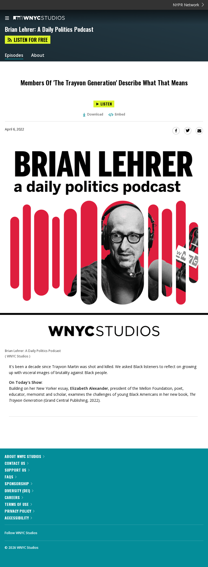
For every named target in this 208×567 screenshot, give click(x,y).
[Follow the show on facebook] (46, 531)
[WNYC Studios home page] (45, 18)
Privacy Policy (18, 511)
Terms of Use (17, 504)
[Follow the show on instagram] (76, 531)
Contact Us (15, 463)
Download (95, 114)
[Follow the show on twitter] (61, 531)
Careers (12, 497)
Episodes (14, 55)
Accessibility (17, 518)
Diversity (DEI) (17, 490)
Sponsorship (17, 483)
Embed (120, 114)
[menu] (7, 18)
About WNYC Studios (23, 456)
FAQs (9, 476)
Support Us (15, 470)
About (37, 55)
